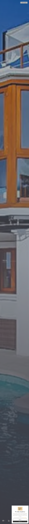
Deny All (20, 519)
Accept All (20, 521)
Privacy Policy (24, 517)
